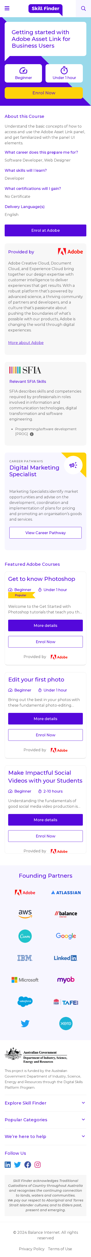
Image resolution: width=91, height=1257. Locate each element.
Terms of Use (60, 1249)
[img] (32, 434)
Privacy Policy (32, 1249)
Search (83, 8)
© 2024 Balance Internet (36, 1232)
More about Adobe (26, 343)
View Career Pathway (45, 533)
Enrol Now (43, 93)
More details (45, 625)
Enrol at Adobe (45, 230)
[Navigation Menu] (9, 8)
